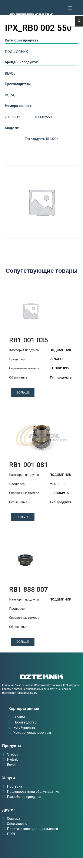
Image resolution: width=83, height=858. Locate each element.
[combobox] (71, 21)
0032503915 (59, 493)
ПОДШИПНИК (16, 52)
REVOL (10, 73)
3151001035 (59, 368)
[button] (70, 7)
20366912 (12, 117)
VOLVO (10, 95)
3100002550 (42, 117)
